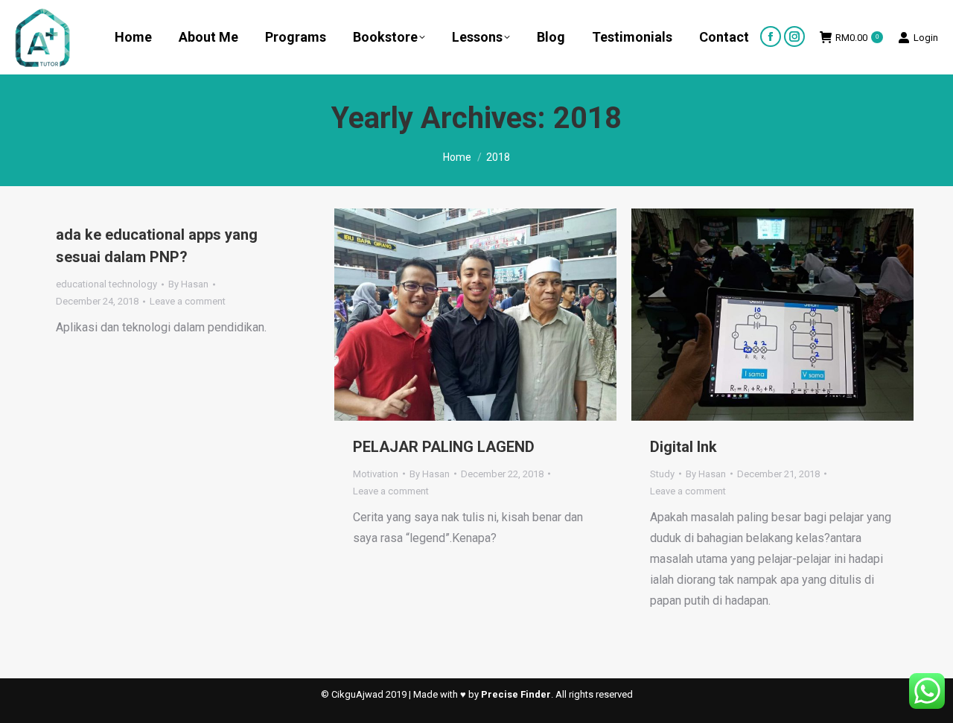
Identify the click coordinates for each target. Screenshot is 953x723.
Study (662, 474)
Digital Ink (683, 447)
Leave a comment (188, 301)
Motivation (375, 474)
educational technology (106, 284)
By (188, 284)
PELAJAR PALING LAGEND (444, 447)
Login (926, 37)
